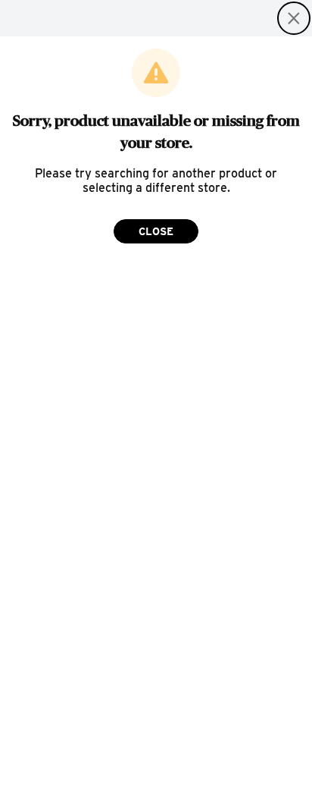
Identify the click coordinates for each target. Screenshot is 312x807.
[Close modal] (294, 18)
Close (156, 231)
